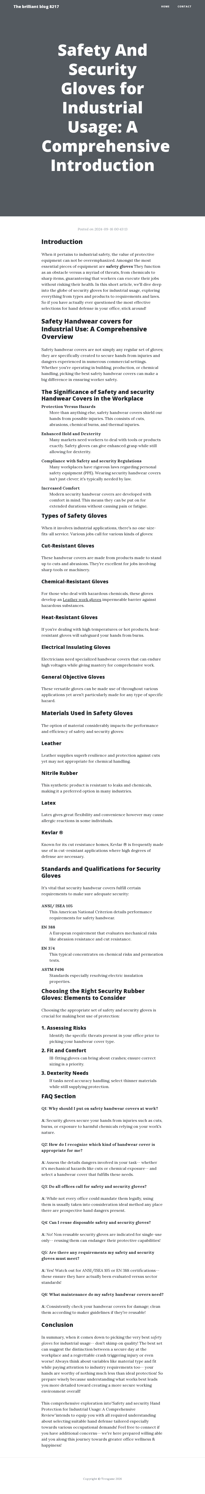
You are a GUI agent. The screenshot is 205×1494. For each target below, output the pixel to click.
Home (165, 6)
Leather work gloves (82, 599)
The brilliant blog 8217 (36, 6)
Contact (185, 6)
